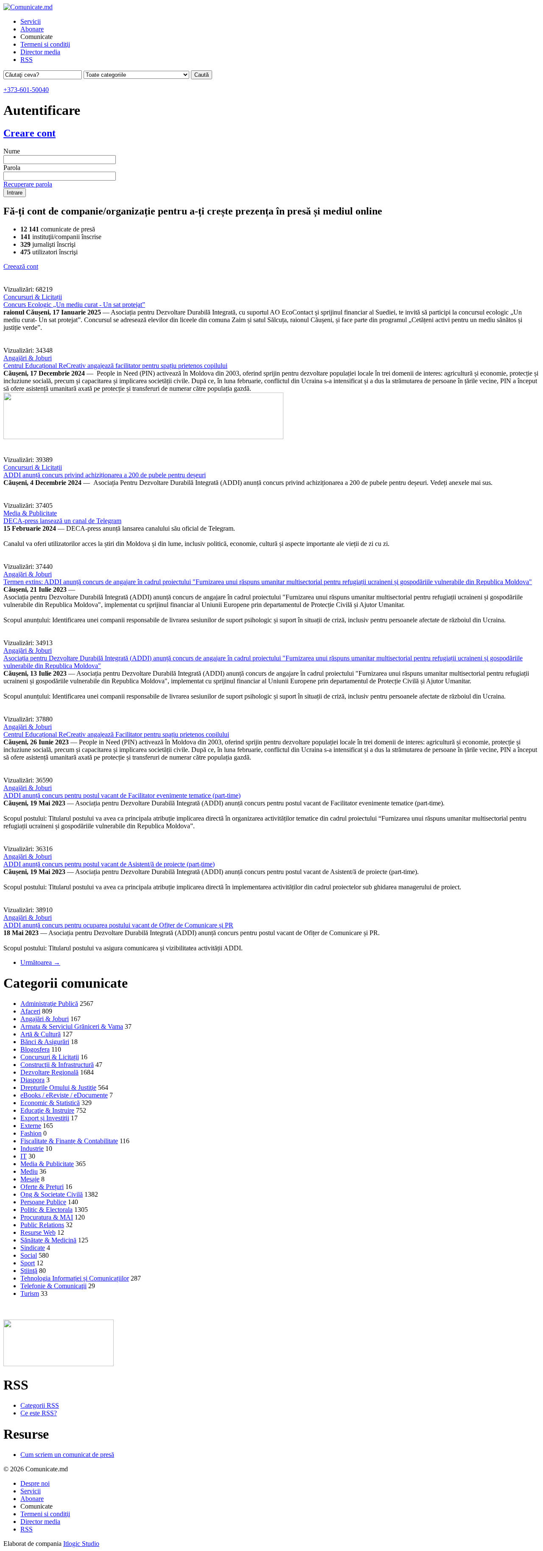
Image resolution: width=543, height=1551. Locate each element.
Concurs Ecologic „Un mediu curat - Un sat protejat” (74, 304)
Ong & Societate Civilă (51, 1194)
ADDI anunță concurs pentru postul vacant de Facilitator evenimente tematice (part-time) (122, 795)
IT (23, 1156)
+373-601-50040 (26, 89)
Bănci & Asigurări (44, 1041)
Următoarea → (40, 962)
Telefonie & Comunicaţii (53, 1285)
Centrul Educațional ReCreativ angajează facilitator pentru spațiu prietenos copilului (115, 365)
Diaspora (32, 1079)
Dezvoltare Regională (49, 1072)
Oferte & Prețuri (42, 1186)
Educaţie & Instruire (47, 1110)
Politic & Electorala (46, 1209)
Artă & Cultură (40, 1034)
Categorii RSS (39, 1405)
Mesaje (29, 1179)
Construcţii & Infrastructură (57, 1064)
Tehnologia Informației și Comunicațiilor (74, 1278)
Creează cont (20, 266)
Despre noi (35, 1483)
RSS (26, 59)
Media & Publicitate (30, 513)
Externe (30, 1125)
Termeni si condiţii (45, 44)
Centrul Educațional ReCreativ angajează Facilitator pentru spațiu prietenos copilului (116, 734)
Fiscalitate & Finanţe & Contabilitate (69, 1140)
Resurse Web (38, 1232)
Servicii (30, 21)
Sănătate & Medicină (48, 1240)
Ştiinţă (28, 1270)
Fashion (31, 1133)
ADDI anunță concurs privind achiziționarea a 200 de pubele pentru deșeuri (104, 475)
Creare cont (29, 133)
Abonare (32, 29)
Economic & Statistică (50, 1102)
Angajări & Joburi (27, 358)
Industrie (32, 1148)
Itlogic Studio (81, 1543)
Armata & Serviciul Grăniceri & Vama (71, 1026)
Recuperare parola (27, 184)
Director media (40, 52)
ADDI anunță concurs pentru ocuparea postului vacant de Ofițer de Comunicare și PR (118, 925)
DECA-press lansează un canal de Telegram (62, 520)
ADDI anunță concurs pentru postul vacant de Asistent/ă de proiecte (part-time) (109, 864)
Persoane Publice (43, 1202)
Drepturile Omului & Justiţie (58, 1087)
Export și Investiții (44, 1118)
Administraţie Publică (49, 1003)
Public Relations (42, 1224)
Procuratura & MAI (46, 1217)
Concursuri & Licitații (32, 297)
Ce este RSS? (38, 1413)
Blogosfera (35, 1049)
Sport (27, 1263)
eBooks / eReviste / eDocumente (64, 1095)
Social (28, 1255)
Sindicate (32, 1247)
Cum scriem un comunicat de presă (67, 1454)
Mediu (29, 1171)
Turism (29, 1293)
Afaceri (30, 1011)
